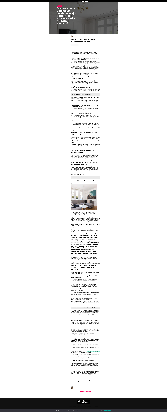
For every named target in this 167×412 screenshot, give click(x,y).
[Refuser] (165, 410)
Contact (85, 406)
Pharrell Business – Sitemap (72, 406)
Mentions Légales (89, 406)
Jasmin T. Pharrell (76, 36)
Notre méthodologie (95, 406)
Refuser (109, 410)
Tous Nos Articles (80, 406)
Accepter (105, 410)
